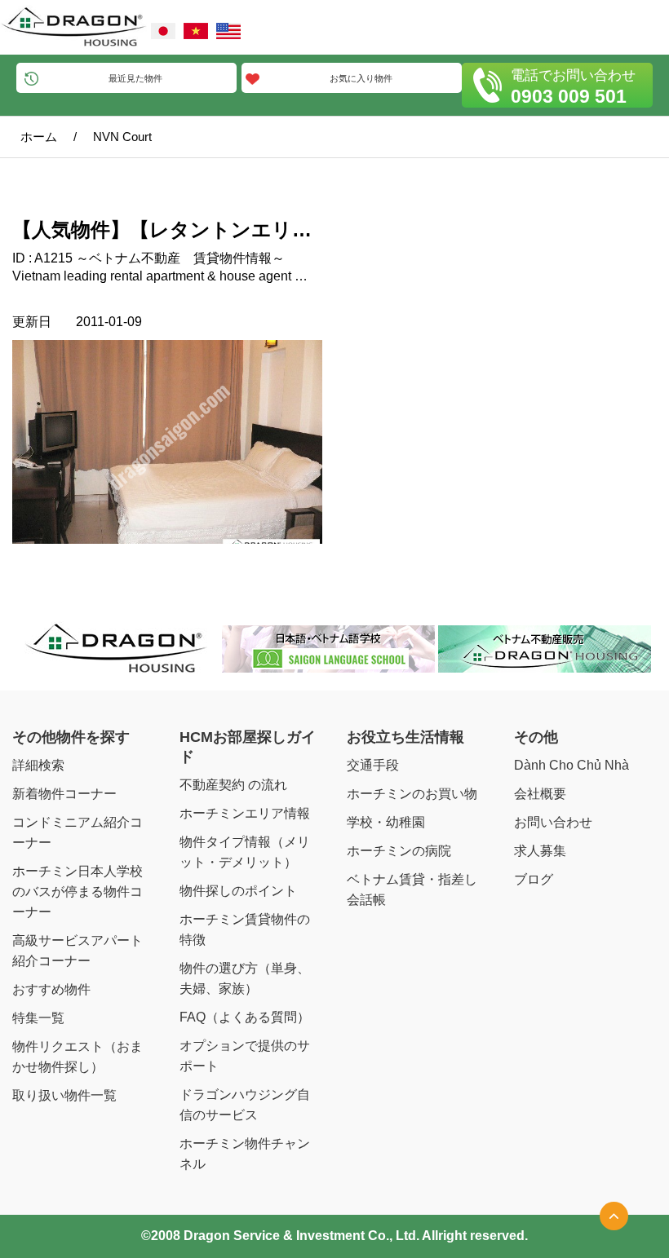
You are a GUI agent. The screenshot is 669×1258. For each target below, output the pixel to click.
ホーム (38, 136)
